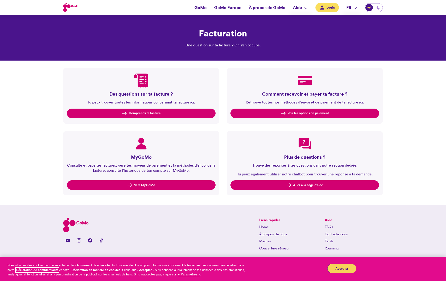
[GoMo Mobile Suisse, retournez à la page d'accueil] (71, 7)
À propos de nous (273, 234)
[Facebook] (90, 240)
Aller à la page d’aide (308, 185)
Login (330, 7)
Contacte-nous (336, 234)
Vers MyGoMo (144, 185)
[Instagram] (79, 240)
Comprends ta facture (145, 113)
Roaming (332, 248)
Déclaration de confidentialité (37, 270)
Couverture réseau (274, 248)
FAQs (329, 227)
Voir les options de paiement (308, 113)
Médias (265, 241)
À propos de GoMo (267, 7)
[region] (223, 269)
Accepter (341, 268)
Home (264, 227)
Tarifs (329, 241)
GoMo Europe (227, 7)
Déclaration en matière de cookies (96, 270)
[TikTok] (101, 240)
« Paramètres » (189, 274)
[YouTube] (67, 240)
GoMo (200, 7)
